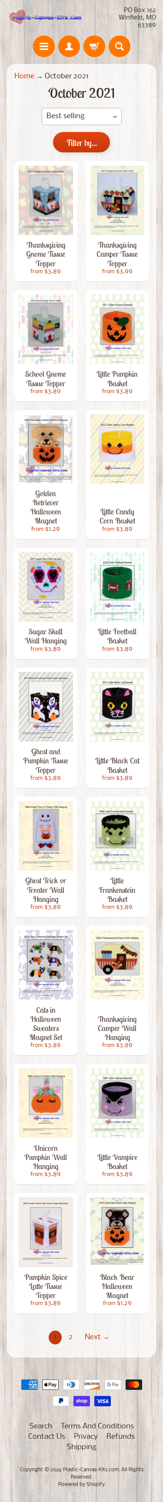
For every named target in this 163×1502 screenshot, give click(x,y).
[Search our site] (119, 46)
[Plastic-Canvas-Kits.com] (44, 18)
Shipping (81, 1447)
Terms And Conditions (97, 1426)
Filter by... (81, 142)
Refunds (120, 1437)
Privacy (86, 1437)
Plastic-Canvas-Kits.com (91, 1470)
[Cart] (94, 46)
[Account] (69, 46)
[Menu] (44, 46)
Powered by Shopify (81, 1484)
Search (41, 1426)
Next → (97, 1337)
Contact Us (46, 1437)
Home (24, 76)
